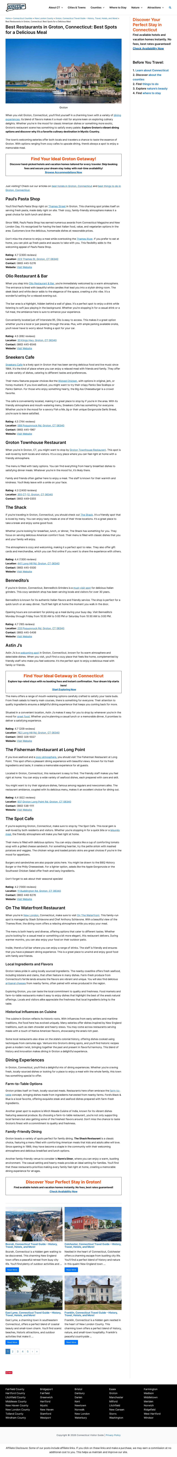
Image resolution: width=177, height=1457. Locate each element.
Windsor (148, 1417)
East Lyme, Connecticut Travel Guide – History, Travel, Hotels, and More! (33, 1314)
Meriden (148, 1401)
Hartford (45, 1401)
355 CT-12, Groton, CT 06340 (35, 494)
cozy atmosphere (46, 757)
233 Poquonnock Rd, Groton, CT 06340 (40, 628)
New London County (18, 1409)
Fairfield (45, 1393)
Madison (149, 1393)
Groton (113, 1393)
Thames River (85, 238)
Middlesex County (16, 1401)
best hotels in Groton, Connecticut (72, 186)
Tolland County (14, 1413)
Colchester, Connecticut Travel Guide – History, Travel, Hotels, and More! (93, 1245)
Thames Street (57, 206)
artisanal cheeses (16, 983)
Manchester (116, 1397)
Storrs (112, 1413)
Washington (116, 1417)
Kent (77, 1401)
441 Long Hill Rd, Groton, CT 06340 (38, 563)
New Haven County (17, 1405)
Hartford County (15, 1393)
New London (31, 915)
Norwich (149, 1405)
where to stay (152, 93)
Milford (113, 1401)
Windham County (16, 1417)
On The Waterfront (88, 915)
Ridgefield (149, 1409)
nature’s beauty (157, 88)
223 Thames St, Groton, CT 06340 (37, 259)
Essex (112, 1389)
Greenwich (46, 1397)
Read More (12, 1270)
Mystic (44, 1405)
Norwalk (79, 1409)
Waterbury (81, 1417)
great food (23, 716)
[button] (61, 7)
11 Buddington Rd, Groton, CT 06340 (39, 890)
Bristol (78, 1389)
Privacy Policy (113, 1435)
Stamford (45, 1413)
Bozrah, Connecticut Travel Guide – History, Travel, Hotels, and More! (31, 1245)
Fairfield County (15, 1389)
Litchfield (114, 1405)
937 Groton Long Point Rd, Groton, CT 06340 (44, 801)
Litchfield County (16, 1397)
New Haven (47, 1409)
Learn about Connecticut (152, 70)
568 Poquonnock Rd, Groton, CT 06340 (40, 425)
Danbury (80, 1393)
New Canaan (116, 1409)
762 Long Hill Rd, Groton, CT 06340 (38, 732)
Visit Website (24, 267)
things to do (150, 84)
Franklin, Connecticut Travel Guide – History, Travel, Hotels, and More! (91, 1314)
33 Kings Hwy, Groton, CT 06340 (37, 340)
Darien (78, 1397)
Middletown (151, 1397)
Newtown (80, 1405)
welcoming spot (29, 652)
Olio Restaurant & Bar (41, 283)
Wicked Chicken (67, 380)
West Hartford (152, 1413)
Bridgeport (46, 1389)
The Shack (86, 514)
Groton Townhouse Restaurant (88, 449)
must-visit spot (82, 587)
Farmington (151, 1389)
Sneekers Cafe (14, 364)
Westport (45, 1417)
